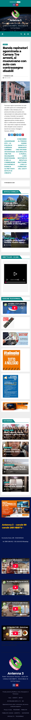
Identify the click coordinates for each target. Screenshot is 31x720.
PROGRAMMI (16, 709)
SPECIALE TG (10, 716)
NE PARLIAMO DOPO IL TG (14, 701)
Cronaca (5, 44)
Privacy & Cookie (8, 709)
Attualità (7, 201)
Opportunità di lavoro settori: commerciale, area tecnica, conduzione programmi (15, 705)
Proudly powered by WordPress (10, 691)
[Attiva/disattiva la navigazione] (28, 34)
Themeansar (15, 693)
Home (10, 697)
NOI (23, 701)
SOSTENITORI (25, 713)
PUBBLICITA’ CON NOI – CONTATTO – (11, 713)
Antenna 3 (15, 20)
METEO (20, 697)
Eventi (11, 430)
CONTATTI (14, 697)
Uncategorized (7, 447)
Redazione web (8, 76)
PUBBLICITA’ (24, 709)
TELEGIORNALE (20, 716)
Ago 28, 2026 (9, 454)
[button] (21, 34)
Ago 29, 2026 (9, 437)
